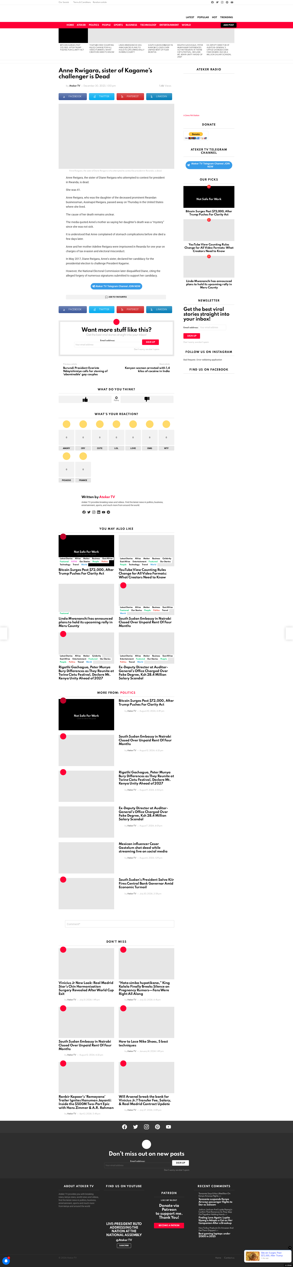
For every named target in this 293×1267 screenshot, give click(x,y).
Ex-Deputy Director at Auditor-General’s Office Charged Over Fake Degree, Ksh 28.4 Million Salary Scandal (219, 50)
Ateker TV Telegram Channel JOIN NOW (117, 286)
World (186, 25)
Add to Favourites (118, 297)
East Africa (107, 559)
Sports (118, 25)
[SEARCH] (204, 25)
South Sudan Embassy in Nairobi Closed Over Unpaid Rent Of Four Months (145, 622)
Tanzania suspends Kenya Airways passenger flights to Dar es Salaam (215, 1202)
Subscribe (124, 1246)
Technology (148, 25)
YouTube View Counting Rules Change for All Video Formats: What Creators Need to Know (143, 573)
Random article (100, 2)
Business (131, 25)
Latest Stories (66, 559)
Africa (78, 559)
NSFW (74, 562)
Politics (94, 25)
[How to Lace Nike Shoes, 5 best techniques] (146, 1022)
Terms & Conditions (82, 2)
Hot (214, 17)
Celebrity (167, 559)
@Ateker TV (124, 1240)
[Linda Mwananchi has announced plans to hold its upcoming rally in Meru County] (131, 35)
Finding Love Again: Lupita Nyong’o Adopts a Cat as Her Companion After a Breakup (216, 1220)
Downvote (147, 399)
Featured (64, 562)
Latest (190, 17)
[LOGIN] (214, 25)
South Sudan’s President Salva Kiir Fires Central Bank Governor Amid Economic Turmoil (146, 883)
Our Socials (64, 2)
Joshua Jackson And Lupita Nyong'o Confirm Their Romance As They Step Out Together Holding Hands (215, 1212)
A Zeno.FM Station (191, 115)
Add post (228, 25)
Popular (203, 17)
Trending (226, 17)
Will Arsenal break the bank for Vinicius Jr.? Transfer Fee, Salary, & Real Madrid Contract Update (145, 1100)
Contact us (229, 1258)
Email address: (107, 341)
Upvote (85, 399)
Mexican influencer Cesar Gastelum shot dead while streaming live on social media (143, 847)
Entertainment (169, 25)
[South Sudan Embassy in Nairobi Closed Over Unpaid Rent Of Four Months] (161, 35)
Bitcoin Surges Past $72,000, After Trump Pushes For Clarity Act (72, 47)
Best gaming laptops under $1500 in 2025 (214, 1235)
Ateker (81, 25)
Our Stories (85, 562)
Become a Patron (169, 1225)
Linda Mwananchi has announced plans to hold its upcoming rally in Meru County (86, 622)
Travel (76, 565)
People (106, 25)
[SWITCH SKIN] (198, 25)
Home (70, 25)
